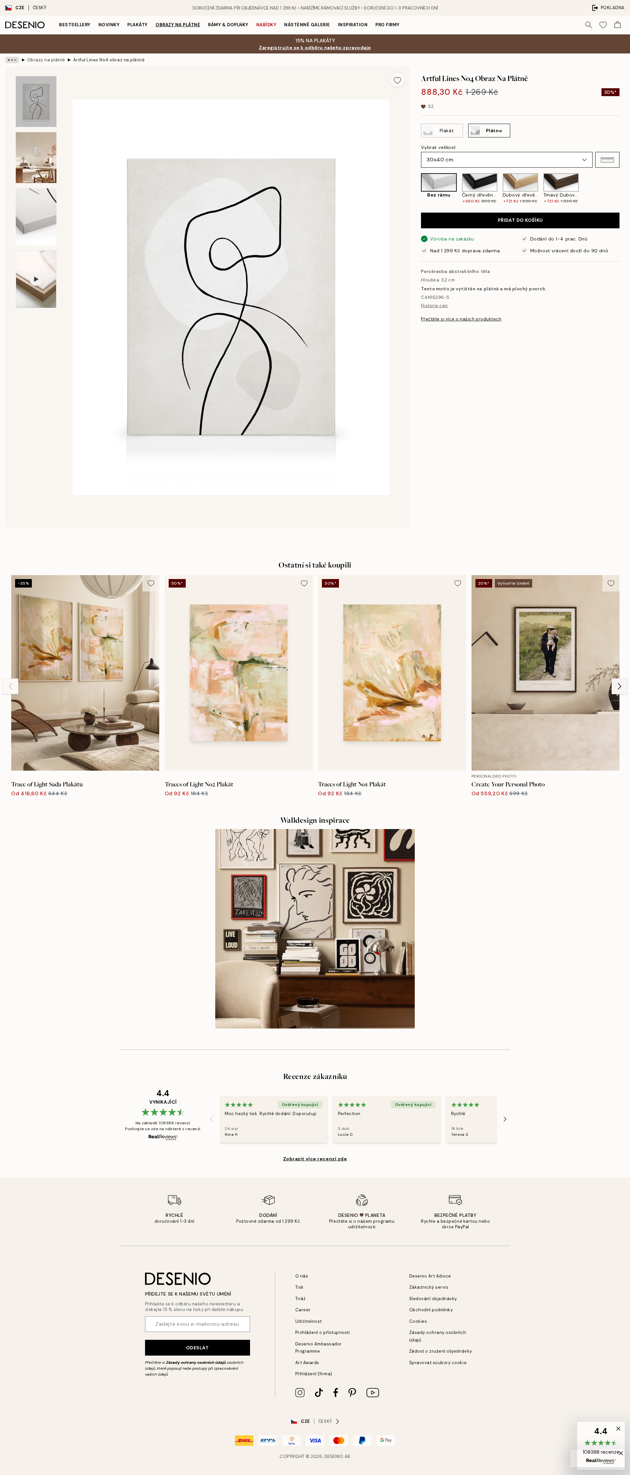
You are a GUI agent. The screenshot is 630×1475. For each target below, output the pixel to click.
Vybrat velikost (438, 147)
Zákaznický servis (429, 1287)
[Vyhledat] (588, 25)
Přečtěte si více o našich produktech (461, 319)
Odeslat (197, 1348)
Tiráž (300, 1298)
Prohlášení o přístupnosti (322, 1332)
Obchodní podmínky (431, 1310)
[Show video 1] (36, 279)
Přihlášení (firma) (313, 1374)
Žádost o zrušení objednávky (440, 1351)
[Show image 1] (36, 101)
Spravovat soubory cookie (438, 1362)
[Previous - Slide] (415, 188)
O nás (301, 1276)
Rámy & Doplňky (228, 25)
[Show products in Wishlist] (603, 25)
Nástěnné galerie (307, 25)
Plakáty (137, 25)
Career (303, 1310)
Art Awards (307, 1362)
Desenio (334, 1456)
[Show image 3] (36, 216)
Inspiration (353, 25)
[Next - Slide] (625, 188)
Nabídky (266, 25)
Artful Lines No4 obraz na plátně (109, 60)
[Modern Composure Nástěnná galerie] (315, 928)
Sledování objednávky (433, 1298)
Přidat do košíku (520, 220)
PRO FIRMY (387, 25)
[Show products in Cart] (617, 25)
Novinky (109, 25)
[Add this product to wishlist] (397, 80)
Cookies (418, 1321)
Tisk (299, 1287)
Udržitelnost (308, 1321)
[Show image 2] (36, 157)
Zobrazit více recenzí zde (315, 1159)
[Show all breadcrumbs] (12, 60)
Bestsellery (75, 25)
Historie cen (434, 305)
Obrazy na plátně (178, 25)
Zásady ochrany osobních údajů (196, 1362)
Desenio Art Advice (430, 1276)
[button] (607, 160)
